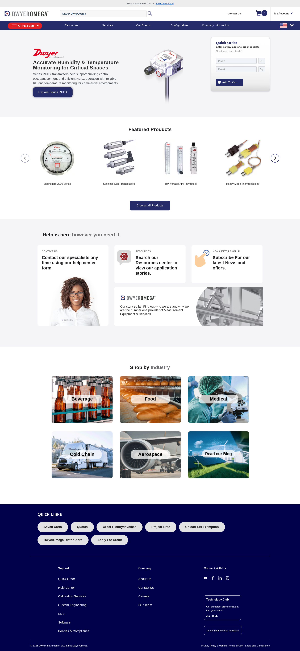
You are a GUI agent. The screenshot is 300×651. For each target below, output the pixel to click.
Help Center (66, 587)
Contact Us (234, 13)
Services (107, 25)
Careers (143, 596)
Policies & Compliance (73, 631)
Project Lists (160, 527)
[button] (287, 25)
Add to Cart (230, 82)
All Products (26, 25)
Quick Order (66, 579)
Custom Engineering (72, 605)
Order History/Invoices (119, 527)
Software (64, 622)
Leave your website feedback (223, 630)
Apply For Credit (109, 540)
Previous (25, 158)
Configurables (179, 25)
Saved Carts (53, 527)
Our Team (145, 605)
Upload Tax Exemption (202, 527)
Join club (212, 616)
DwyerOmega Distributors (63, 540)
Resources (71, 25)
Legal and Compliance (257, 645)
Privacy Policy (208, 645)
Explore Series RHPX (52, 92)
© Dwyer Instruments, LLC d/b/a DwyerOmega (59, 645)
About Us (144, 579)
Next (275, 158)
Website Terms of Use (231, 645)
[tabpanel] (150, 73)
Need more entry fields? (229, 51)
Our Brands (143, 25)
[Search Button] (150, 14)
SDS (61, 613)
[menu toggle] (15, 25)
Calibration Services (72, 596)
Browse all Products (150, 205)
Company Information (215, 25)
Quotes (82, 527)
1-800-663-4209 (165, 3)
